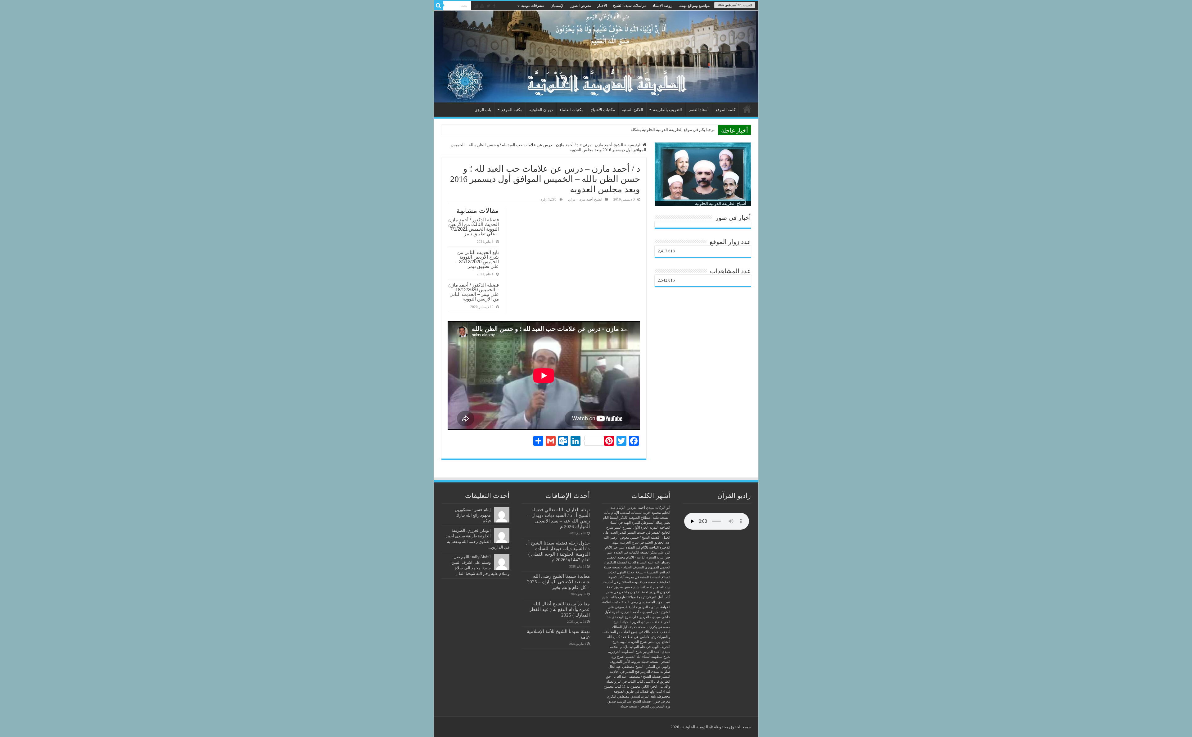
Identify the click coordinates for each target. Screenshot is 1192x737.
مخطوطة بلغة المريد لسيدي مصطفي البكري (638, 696)
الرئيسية (747, 108)
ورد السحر (663, 706)
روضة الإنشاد (662, 5)
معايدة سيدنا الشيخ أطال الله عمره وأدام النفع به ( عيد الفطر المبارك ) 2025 (559, 609)
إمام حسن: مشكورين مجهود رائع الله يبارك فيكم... (473, 515)
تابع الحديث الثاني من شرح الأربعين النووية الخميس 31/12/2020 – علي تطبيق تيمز (477, 259)
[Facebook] (494, 6)
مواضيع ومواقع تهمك (694, 5)
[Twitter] (488, 6)
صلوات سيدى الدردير (655, 671)
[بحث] (438, 5)
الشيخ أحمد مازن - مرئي (603, 144)
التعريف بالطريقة (667, 109)
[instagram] (475, 6)
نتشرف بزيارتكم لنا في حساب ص (687, 129)
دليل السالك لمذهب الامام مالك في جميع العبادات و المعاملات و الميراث (636, 632)
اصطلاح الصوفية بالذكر (636, 517)
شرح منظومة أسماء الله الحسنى (647, 656)
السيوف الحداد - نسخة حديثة (623, 567)
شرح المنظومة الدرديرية (625, 651)
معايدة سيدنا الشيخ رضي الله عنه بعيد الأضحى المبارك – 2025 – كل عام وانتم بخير (558, 581)
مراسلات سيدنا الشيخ (629, 5)
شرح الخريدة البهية (633, 642)
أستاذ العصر (699, 109)
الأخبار (602, 5)
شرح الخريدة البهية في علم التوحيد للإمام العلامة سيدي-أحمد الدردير (640, 646)
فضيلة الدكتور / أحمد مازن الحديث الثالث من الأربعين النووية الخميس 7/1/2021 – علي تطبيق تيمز (473, 226)
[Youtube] (482, 6)
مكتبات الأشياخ (602, 109)
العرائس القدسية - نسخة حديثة (648, 572)
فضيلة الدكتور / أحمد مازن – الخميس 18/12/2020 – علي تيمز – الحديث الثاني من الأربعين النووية (473, 291)
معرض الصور (581, 5)
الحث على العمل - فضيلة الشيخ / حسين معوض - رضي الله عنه (636, 537)
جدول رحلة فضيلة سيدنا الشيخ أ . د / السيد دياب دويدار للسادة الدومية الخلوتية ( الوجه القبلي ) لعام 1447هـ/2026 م (558, 551)
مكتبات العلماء (572, 109)
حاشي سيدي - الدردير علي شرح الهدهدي (641, 617)
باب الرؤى (483, 109)
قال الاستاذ (651, 681)
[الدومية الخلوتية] (596, 56)
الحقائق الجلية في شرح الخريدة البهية (638, 542)
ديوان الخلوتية (541, 109)
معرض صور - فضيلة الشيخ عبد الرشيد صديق (638, 701)
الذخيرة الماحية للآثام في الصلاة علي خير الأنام (637, 547)
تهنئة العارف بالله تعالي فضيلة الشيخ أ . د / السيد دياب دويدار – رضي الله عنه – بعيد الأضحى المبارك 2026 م (559, 518)
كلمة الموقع (725, 109)
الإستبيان (557, 5)
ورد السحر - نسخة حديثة (637, 706)
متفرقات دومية (532, 5)
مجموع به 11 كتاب (627, 686)
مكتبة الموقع (511, 109)
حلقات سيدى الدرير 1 (644, 622)
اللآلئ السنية (632, 109)
